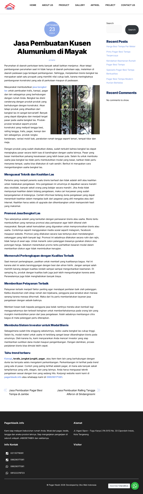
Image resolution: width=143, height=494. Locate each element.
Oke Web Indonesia (87, 485)
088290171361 (54, 377)
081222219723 (17, 473)
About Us (47, 5)
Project (110, 5)
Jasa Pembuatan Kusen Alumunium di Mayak (52, 47)
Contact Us (128, 5)
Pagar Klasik (54, 485)
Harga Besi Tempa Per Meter (120, 46)
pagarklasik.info (13, 377)
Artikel (95, 5)
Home (33, 5)
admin (52, 60)
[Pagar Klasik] (10, 9)
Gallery (80, 5)
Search (110, 23)
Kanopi (8, 358)
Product (64, 5)
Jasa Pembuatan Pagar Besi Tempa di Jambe (25, 392)
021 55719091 (16, 453)
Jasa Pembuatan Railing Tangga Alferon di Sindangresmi (76, 392)
